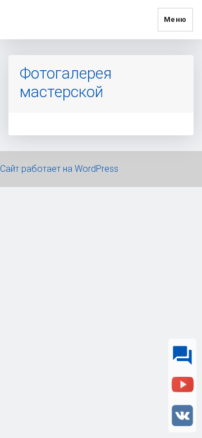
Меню (175, 19)
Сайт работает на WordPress (59, 168)
